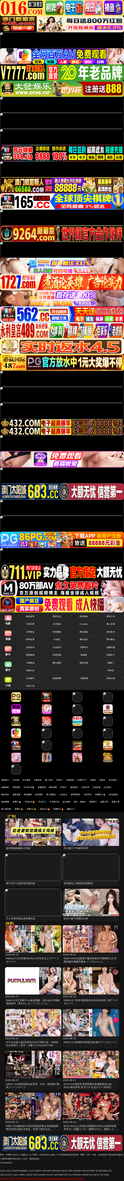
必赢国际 (5, 787)
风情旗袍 (30, 654)
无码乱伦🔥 (30, 801)
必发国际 (39, 794)
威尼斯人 (5, 780)
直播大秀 (115, 801)
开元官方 (42, 801)
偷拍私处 (5, 794)
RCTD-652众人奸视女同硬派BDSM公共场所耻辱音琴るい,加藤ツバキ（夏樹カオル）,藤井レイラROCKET (90, 1129)
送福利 (93, 780)
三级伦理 (30, 623)
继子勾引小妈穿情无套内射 (20, 883)
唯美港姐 (84, 631)
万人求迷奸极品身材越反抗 (20, 918)
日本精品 (57, 623)
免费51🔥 (17, 801)
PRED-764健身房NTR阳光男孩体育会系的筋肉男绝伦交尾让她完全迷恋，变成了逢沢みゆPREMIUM (32, 1129)
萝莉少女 (110, 616)
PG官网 (16, 780)
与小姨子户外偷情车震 (76, 848)
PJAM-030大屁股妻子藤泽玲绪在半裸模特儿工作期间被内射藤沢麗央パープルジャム (90, 960)
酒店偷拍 (74, 787)
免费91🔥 (19, 809)
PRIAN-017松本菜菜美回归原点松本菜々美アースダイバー (91, 1002)
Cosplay (84, 623)
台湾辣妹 (30, 631)
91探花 (57, 639)
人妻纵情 (84, 678)
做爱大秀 (104, 801)
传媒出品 (30, 670)
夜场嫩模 (28, 794)
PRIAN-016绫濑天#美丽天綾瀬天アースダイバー (90, 1042)
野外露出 (110, 639)
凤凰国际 (17, 787)
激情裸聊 (5, 801)
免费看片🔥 (100, 794)
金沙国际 (67, 801)
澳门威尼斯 (6, 809)
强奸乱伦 (57, 616)
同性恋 (111, 670)
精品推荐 (30, 616)
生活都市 (30, 678)
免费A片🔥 (31, 809)
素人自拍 (110, 623)
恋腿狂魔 (110, 647)
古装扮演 (30, 647)
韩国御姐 (57, 631)
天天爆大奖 (54, 801)
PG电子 (59, 780)
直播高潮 (42, 787)
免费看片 (93, 801)
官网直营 (38, 780)
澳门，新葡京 (80, 801)
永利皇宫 (88, 794)
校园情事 (57, 678)
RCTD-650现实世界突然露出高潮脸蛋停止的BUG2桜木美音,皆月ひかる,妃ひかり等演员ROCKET (88, 1087)
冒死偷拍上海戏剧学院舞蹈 (78, 883)
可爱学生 (84, 647)
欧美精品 (84, 616)
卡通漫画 (30, 662)
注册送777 (82, 780)
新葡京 (102, 780)
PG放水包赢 (29, 787)
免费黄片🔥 (58, 809)
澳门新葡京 (51, 794)
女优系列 (57, 647)
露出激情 (57, 662)
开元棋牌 (26, 780)
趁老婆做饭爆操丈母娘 (18, 848)
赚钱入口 (71, 809)
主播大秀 (85, 787)
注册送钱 (70, 780)
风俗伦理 (110, 678)
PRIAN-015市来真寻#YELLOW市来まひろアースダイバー (32, 960)
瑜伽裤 (84, 654)
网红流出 (84, 639)
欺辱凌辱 (30, 639)
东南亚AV (110, 631)
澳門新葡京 (76, 794)
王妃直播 (96, 787)
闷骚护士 (110, 654)
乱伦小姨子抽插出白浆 (76, 918)
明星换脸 (57, 654)
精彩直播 (53, 787)
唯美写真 (84, 662)
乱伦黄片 (108, 787)
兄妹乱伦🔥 (45, 809)
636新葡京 (113, 794)
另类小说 (30, 685)
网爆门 (111, 662)
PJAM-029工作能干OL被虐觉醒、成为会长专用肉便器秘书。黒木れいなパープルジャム (33, 1002)
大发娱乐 (63, 794)
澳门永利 (49, 780)
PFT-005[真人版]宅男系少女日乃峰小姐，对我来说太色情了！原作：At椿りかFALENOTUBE (32, 1043)
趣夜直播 (17, 794)
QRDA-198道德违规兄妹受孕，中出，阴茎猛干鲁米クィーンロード (33, 1085)
